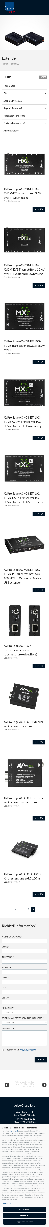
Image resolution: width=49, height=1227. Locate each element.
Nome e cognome (12, 936)
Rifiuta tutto (25, 1216)
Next (43, 1084)
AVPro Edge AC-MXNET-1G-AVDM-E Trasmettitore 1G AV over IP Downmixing (22, 193)
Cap (4, 987)
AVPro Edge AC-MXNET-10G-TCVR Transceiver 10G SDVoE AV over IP (24, 346)
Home (5, 63)
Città (5, 997)
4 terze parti (13, 1131)
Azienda (6, 967)
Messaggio (8, 1028)
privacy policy (27, 1050)
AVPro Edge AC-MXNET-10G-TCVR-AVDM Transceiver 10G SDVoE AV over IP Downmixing (22, 422)
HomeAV (14, 63)
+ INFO (39, 209)
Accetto (4, 1050)
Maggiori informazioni (24, 1222)
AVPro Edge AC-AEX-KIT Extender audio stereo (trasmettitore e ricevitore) (20, 650)
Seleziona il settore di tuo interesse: (23, 1018)
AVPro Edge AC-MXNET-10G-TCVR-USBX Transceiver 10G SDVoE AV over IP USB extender (23, 498)
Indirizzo (8, 977)
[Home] (9, 7)
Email (5, 947)
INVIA (41, 1059)
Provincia (8, 1008)
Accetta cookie (25, 1209)
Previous (5, 1084)
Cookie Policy (7, 1203)
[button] (46, 1127)
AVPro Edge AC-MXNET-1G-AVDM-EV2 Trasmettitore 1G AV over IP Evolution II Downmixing (24, 269)
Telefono (8, 957)
